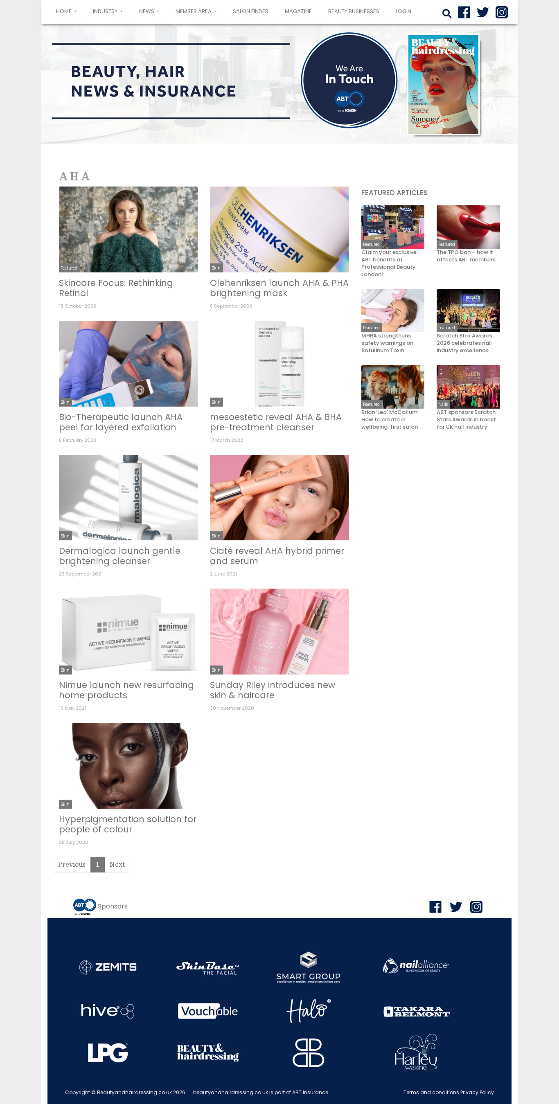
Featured (69, 268)
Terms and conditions (431, 1092)
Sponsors (113, 906)
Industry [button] (106, 11)
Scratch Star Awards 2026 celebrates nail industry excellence (464, 344)
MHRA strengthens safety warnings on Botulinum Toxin (387, 344)
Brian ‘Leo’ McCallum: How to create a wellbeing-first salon (390, 420)
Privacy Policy (477, 1092)
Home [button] (68, 11)
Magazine (298, 11)
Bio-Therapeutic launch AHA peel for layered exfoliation (121, 422)
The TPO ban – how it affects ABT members (466, 256)
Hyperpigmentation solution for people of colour (127, 824)
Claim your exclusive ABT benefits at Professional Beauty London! (389, 264)
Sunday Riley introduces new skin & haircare (272, 690)
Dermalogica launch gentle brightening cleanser (119, 556)
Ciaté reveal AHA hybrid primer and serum (277, 556)
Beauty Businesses (353, 11)
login (403, 11)
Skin (216, 268)
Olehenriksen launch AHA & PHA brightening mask (279, 288)
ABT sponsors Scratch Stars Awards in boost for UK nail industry (466, 420)
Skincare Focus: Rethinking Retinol (116, 288)
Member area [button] (194, 11)
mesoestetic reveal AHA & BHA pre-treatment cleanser (276, 422)
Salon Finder (250, 11)
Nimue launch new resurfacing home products (126, 690)
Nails (443, 404)
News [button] (147, 11)
